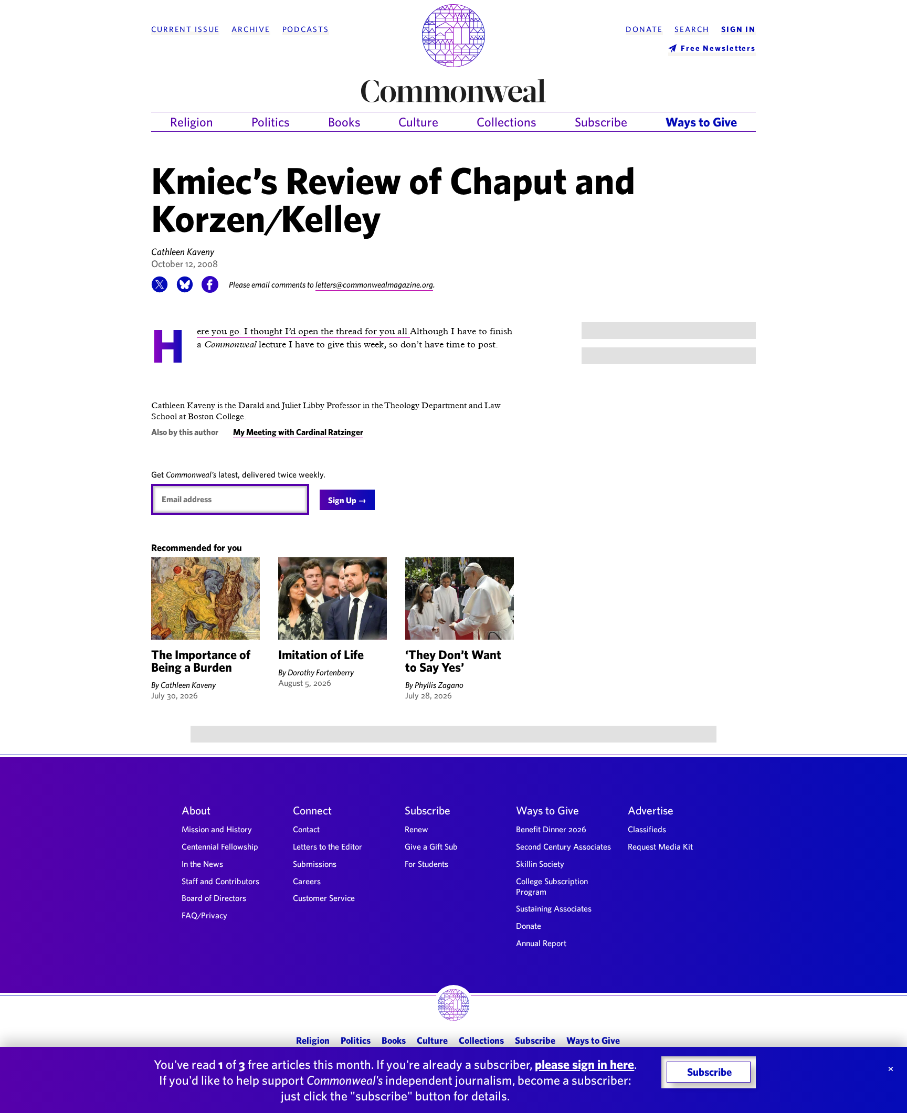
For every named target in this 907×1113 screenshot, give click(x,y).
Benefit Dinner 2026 (551, 829)
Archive (250, 29)
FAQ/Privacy (204, 915)
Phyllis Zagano (439, 685)
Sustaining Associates (554, 908)
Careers (307, 881)
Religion (191, 121)
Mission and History (217, 829)
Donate (644, 29)
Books (344, 121)
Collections (506, 121)
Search (691, 29)
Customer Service (324, 898)
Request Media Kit (660, 846)
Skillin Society (540, 863)
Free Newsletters (718, 48)
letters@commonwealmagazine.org (374, 284)
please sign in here (584, 1064)
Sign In (738, 29)
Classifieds (647, 829)
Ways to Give (701, 121)
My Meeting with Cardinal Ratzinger (298, 432)
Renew (416, 829)
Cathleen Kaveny (182, 251)
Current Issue (185, 29)
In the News (202, 863)
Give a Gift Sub (431, 846)
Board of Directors (214, 898)
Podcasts (305, 29)
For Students (426, 863)
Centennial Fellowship (220, 846)
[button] (159, 289)
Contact (306, 829)
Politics (270, 121)
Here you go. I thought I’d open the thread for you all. (303, 331)
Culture (418, 121)
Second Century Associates (563, 846)
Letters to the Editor (327, 846)
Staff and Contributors (220, 881)
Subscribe (601, 121)
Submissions (314, 863)
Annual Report (541, 943)
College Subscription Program (552, 886)
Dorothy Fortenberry (321, 672)
